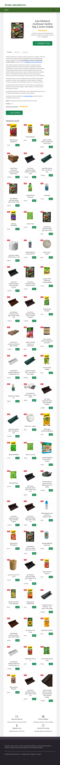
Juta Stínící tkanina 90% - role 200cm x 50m (14, 431)
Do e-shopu (15, 113)
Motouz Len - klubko (30, 426)
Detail (17, 145)
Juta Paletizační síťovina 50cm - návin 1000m (30, 395)
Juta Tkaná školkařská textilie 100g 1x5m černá (30, 283)
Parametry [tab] (17, 52)
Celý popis (45, 37)
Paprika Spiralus (30, 137)
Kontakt (39, 754)
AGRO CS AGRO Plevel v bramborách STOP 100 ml (47, 141)
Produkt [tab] (9, 52)
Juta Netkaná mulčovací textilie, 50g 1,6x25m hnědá (13, 635)
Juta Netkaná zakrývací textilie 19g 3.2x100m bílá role (13, 663)
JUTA (44, 33)
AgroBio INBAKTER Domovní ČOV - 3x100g (47, 459)
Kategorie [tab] (25, 52)
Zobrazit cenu (43, 43)
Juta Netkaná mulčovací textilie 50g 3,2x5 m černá (30, 548)
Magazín (33, 754)
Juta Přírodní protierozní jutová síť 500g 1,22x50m (13, 344)
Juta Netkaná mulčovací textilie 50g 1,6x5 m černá (47, 228)
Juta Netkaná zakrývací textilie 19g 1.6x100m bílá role (13, 372)
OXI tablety (47, 195)
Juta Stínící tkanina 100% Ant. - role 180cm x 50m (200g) (47, 606)
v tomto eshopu (28, 96)
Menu (6, 10)
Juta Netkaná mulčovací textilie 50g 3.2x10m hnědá (13, 200)
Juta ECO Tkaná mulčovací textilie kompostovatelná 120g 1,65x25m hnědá (47, 693)
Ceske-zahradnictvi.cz (15, 754)
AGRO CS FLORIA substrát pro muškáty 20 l (30, 344)
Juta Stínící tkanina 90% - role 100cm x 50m (47, 170)
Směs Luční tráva (30, 454)
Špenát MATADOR (14, 454)
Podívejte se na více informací (33, 62)
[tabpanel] (26, 82)
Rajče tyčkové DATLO (47, 630)
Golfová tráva (30, 224)
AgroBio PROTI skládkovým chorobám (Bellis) (47, 280)
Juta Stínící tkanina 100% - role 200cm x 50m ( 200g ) (30, 372)
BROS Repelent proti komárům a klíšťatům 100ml (47, 515)
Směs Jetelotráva (13, 483)
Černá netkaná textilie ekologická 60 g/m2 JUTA (47, 341)
